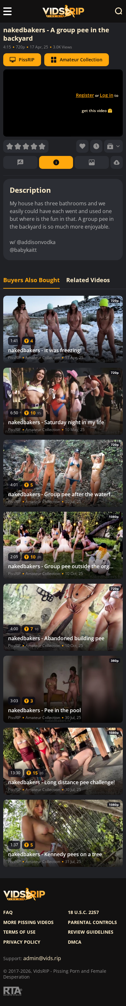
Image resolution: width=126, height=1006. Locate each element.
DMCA (74, 942)
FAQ (8, 912)
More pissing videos (28, 922)
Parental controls (92, 922)
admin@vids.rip (42, 958)
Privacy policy (21, 942)
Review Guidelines (90, 932)
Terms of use (19, 932)
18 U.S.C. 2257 (83, 912)
